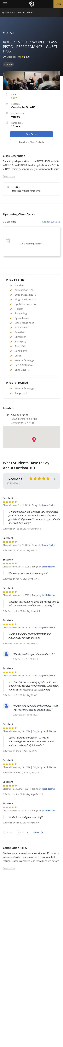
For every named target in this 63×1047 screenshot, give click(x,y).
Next (36, 832)
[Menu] (5, 4)
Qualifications (8, 12)
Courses (21, 12)
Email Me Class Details (31, 142)
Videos (30, 12)
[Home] (31, 4)
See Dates (31, 134)
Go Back (10, 33)
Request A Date (51, 221)
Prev (9, 832)
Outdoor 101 (13, 56)
